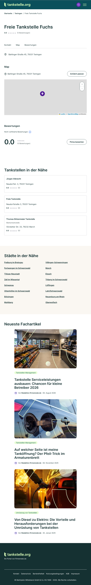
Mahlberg (8, 302)
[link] (45, 184)
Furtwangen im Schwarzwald (17, 268)
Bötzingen (9, 296)
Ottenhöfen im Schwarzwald (17, 291)
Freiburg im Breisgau (13, 262)
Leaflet (62, 114)
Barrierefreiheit (38, 574)
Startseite (8, 13)
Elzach (49, 274)
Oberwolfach (51, 302)
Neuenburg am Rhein (55, 296)
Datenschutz (26, 574)
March (48, 268)
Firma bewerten (77, 142)
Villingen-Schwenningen (57, 262)
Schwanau (9, 285)
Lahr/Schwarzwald (54, 291)
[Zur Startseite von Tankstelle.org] (17, 5)
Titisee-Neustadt (12, 274)
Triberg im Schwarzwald (56, 279)
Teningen (18, 13)
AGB (67, 574)
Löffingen (50, 285)
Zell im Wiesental (12, 279)
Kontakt (16, 574)
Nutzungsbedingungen (55, 574)
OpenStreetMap (73, 114)
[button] (79, 5)
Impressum (75, 574)
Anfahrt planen (77, 74)
